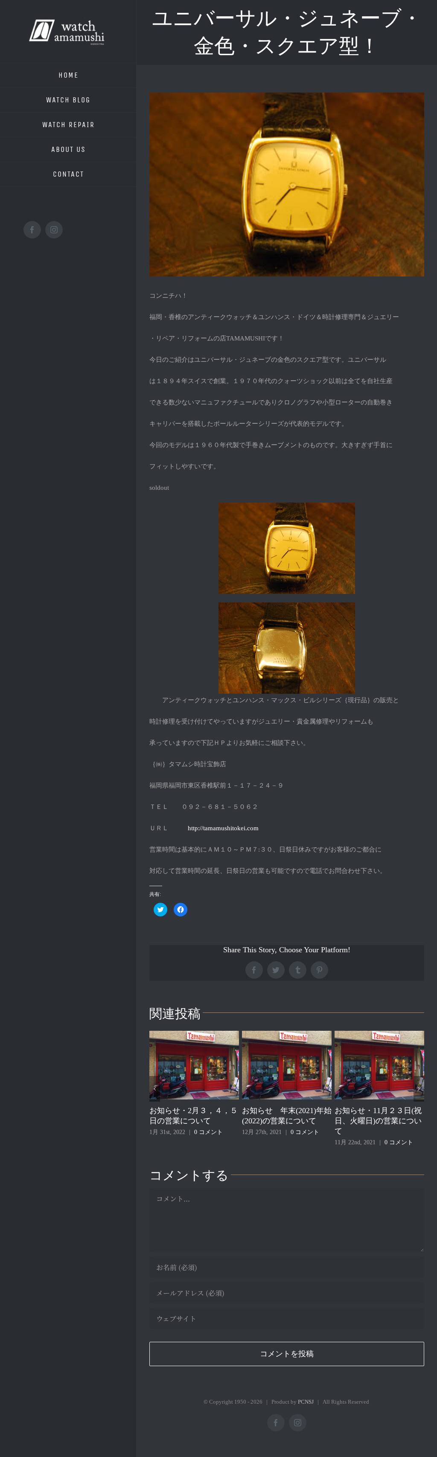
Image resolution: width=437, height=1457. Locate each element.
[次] (419, 1089)
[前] (154, 1089)
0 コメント (181, 1132)
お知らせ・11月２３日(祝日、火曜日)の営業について (350, 1120)
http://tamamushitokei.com (223, 828)
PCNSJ (306, 1402)
